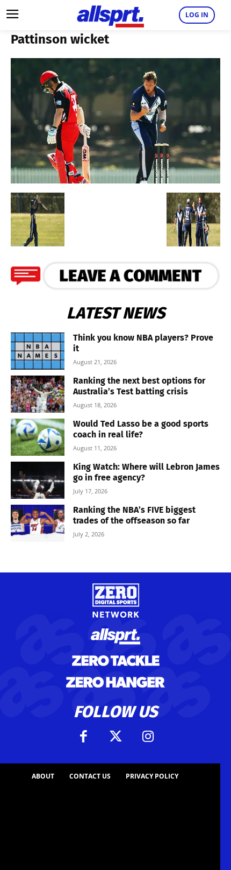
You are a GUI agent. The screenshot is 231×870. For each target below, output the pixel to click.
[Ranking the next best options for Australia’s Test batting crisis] (37, 394)
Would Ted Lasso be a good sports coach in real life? (140, 429)
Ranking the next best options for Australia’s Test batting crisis (139, 386)
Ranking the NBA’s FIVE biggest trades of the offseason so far (134, 515)
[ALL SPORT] (110, 15)
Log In (196, 14)
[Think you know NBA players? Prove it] (37, 351)
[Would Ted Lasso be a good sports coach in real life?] (37, 437)
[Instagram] (147, 736)
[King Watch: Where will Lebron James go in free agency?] (37, 480)
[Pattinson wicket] (115, 180)
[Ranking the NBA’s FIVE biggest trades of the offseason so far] (37, 523)
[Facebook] (83, 736)
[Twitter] (115, 736)
